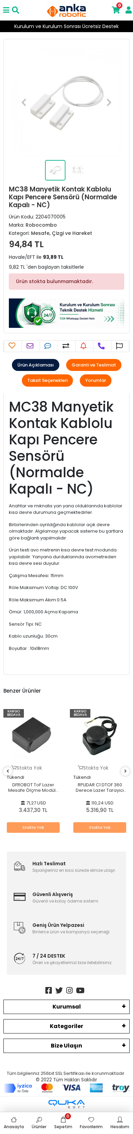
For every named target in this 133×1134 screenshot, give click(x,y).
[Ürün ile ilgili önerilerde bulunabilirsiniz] (120, 346)
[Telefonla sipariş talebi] (102, 346)
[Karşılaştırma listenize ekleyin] (67, 346)
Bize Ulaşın (66, 1046)
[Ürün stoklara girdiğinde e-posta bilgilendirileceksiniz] (84, 346)
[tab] (35, 365)
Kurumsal (67, 1007)
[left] (8, 771)
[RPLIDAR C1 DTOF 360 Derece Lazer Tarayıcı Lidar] (99, 735)
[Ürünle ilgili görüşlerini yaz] (49, 346)
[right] (125, 771)
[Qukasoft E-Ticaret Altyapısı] (66, 1104)
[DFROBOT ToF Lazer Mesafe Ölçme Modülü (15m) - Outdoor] (33, 735)
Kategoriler (66, 1026)
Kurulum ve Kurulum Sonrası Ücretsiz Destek (66, 26)
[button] (24, 102)
